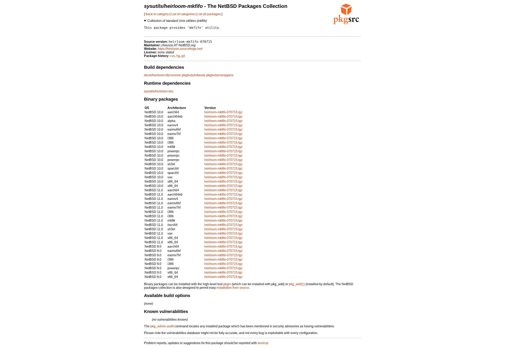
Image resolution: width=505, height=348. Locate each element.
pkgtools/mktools (193, 75)
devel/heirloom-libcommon (162, 75)
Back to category (157, 14)
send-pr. (263, 343)
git (183, 56)
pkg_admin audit (162, 326)
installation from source (233, 287)
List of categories (183, 14)
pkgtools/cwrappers (219, 75)
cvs (172, 56)
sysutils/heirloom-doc (159, 91)
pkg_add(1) (297, 284)
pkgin (227, 284)
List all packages (209, 14)
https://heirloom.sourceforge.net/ (180, 48)
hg (178, 56)
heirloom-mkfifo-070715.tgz (223, 112)
